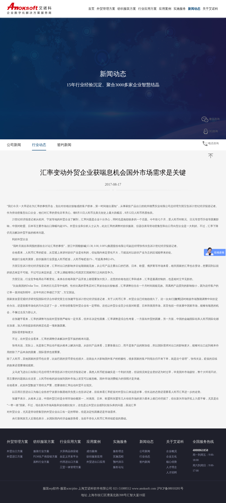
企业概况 (171, 451)
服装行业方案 (41, 451)
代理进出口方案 (69, 461)
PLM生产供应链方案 (45, 456)
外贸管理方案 (106, 8)
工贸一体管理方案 (70, 467)
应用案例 (165, 8)
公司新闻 (14, 145)
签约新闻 (64, 145)
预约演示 (118, 461)
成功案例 (92, 451)
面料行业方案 (41, 461)
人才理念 (171, 467)
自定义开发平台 (69, 456)
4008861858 (200, 450)
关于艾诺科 (210, 8)
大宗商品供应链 (69, 451)
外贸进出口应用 (96, 461)
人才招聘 (171, 472)
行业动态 (39, 145)
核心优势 (171, 461)
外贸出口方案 (15, 451)
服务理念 (118, 451)
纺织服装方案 (126, 8)
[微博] (177, 299)
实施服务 (179, 8)
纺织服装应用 (94, 456)
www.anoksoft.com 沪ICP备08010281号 (157, 488)
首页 (91, 8)
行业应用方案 (147, 8)
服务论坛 (118, 467)
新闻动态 (194, 8)
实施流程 (118, 456)
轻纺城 (82, 246)
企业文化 (171, 456)
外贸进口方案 (15, 456)
